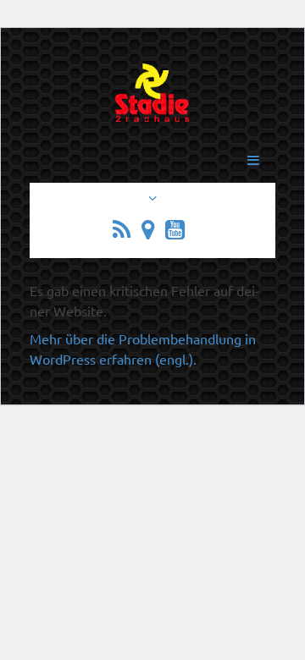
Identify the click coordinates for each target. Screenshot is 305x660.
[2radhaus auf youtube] (178, 231)
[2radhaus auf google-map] (151, 231)
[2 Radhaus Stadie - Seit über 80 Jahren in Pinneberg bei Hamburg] (153, 102)
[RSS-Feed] (125, 231)
